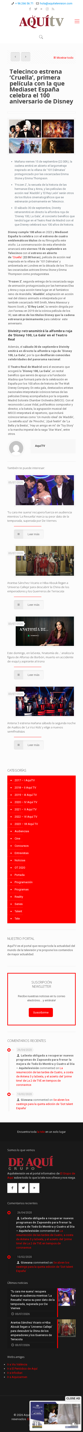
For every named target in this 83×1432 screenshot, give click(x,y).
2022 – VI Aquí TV (26, 816)
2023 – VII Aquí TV (26, 824)
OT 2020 (20, 867)
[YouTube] (41, 9)
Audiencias (22, 831)
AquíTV (40, 445)
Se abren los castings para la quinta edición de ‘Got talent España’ (44, 1104)
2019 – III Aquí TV (26, 794)
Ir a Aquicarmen (17, 1377)
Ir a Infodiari (14, 1372)
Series (19, 904)
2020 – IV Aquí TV (26, 802)
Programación (24, 882)
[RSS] (53, 9)
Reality (19, 896)
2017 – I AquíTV (25, 780)
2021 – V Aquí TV (26, 809)
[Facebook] (30, 9)
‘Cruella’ (17, 257)
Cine (17, 838)
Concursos (22, 845)
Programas (22, 889)
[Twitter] (35, 9)
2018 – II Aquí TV (25, 787)
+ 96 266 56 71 (24, 3)
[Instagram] (47, 9)
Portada (20, 875)
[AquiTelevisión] (41, 21)
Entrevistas (22, 853)
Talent (18, 911)
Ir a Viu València (17, 1364)
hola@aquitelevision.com (56, 3)
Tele (17, 918)
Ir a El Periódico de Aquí (22, 1368)
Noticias (20, 860)
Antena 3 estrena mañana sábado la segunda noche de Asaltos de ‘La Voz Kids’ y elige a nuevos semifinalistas (41, 727)
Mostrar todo (65, 57)
